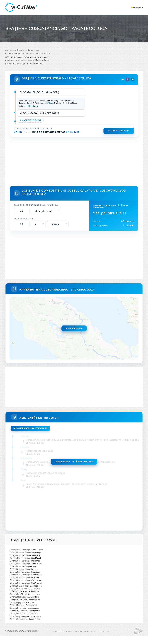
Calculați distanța (119, 131)
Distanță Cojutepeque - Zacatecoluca (25, 616)
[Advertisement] (74, 161)
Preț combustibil (23, 218)
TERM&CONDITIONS (74, 631)
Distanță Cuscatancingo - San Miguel (25, 558)
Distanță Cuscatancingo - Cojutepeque (26, 580)
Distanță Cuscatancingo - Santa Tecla (25, 564)
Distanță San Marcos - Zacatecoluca (25, 611)
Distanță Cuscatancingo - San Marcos (25, 575)
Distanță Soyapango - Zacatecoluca (25, 589)
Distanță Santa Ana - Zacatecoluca (24, 591)
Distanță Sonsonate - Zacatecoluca (24, 608)
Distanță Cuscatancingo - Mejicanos (25, 561)
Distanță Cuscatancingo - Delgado (24, 569)
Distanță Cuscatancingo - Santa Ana (25, 555)
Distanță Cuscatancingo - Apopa (23, 566)
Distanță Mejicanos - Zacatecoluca (24, 597)
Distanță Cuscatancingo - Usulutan (24, 577)
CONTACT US (104, 631)
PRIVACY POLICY (90, 631)
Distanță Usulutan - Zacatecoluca (24, 614)
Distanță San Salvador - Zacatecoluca (25, 586)
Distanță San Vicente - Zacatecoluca (25, 619)
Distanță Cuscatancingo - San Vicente (26, 583)
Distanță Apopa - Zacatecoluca (22, 602)
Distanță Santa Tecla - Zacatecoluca (25, 600)
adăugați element (31, 120)
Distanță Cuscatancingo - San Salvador (26, 550)
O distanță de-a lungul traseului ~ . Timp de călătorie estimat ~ (48, 103)
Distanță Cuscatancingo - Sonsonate (25, 572)
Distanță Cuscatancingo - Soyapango (25, 552)
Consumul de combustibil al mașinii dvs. (36, 205)
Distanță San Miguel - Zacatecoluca (25, 594)
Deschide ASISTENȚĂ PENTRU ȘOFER (74, 462)
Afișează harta (74, 328)
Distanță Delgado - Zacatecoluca (23, 605)
